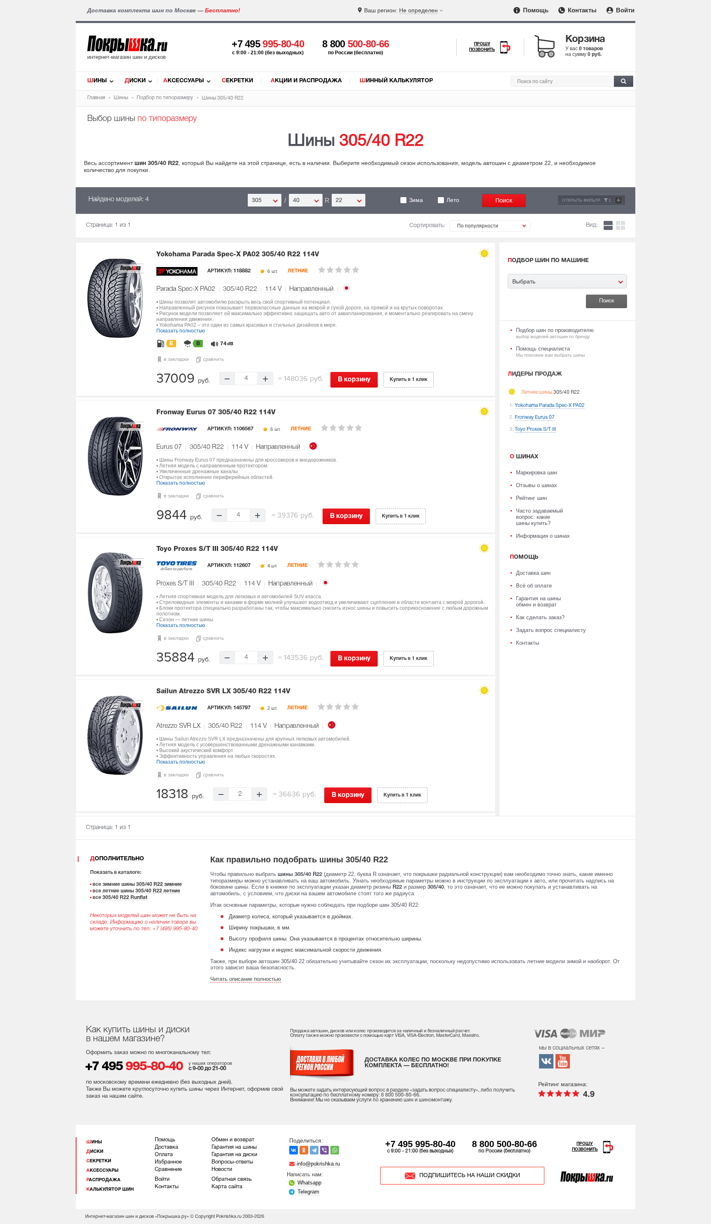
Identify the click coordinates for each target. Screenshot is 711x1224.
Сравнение (168, 1169)
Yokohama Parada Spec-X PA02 (237, 255)
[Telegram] (314, 1150)
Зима (416, 200)
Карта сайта (226, 1187)
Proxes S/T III (175, 584)
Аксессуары (183, 81)
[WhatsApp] (334, 1150)
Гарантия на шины (234, 1147)
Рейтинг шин (531, 498)
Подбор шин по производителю (555, 333)
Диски (135, 81)
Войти (624, 10)
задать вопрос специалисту (444, 1090)
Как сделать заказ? (540, 617)
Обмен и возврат (232, 1140)
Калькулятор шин (110, 1189)
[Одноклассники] (304, 1150)
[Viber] (324, 1150)
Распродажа (103, 1180)
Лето (452, 200)
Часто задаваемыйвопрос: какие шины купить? (539, 517)
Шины (97, 81)
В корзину (354, 380)
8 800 (355, 43)
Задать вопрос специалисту (551, 630)
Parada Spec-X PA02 (185, 289)
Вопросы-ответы (232, 1162)
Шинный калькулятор (396, 81)
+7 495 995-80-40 (420, 1144)
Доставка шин (533, 573)
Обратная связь (231, 1179)
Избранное (168, 1162)
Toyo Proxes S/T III (217, 549)
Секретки (237, 81)
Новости (221, 1169)
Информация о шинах (543, 536)
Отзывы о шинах (536, 485)
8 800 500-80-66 (504, 1144)
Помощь (534, 10)
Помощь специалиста (550, 352)
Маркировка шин (536, 472)
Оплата (164, 1154)
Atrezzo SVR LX (178, 726)
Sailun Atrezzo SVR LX (223, 691)
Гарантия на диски (234, 1154)
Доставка (166, 1147)
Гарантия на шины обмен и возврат (538, 601)
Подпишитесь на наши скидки (469, 1175)
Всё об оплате (534, 586)
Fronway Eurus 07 (215, 413)
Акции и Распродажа (306, 81)
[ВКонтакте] (293, 1150)
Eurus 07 (169, 447)
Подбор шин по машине (548, 260)
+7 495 (268, 43)
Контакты (581, 10)
